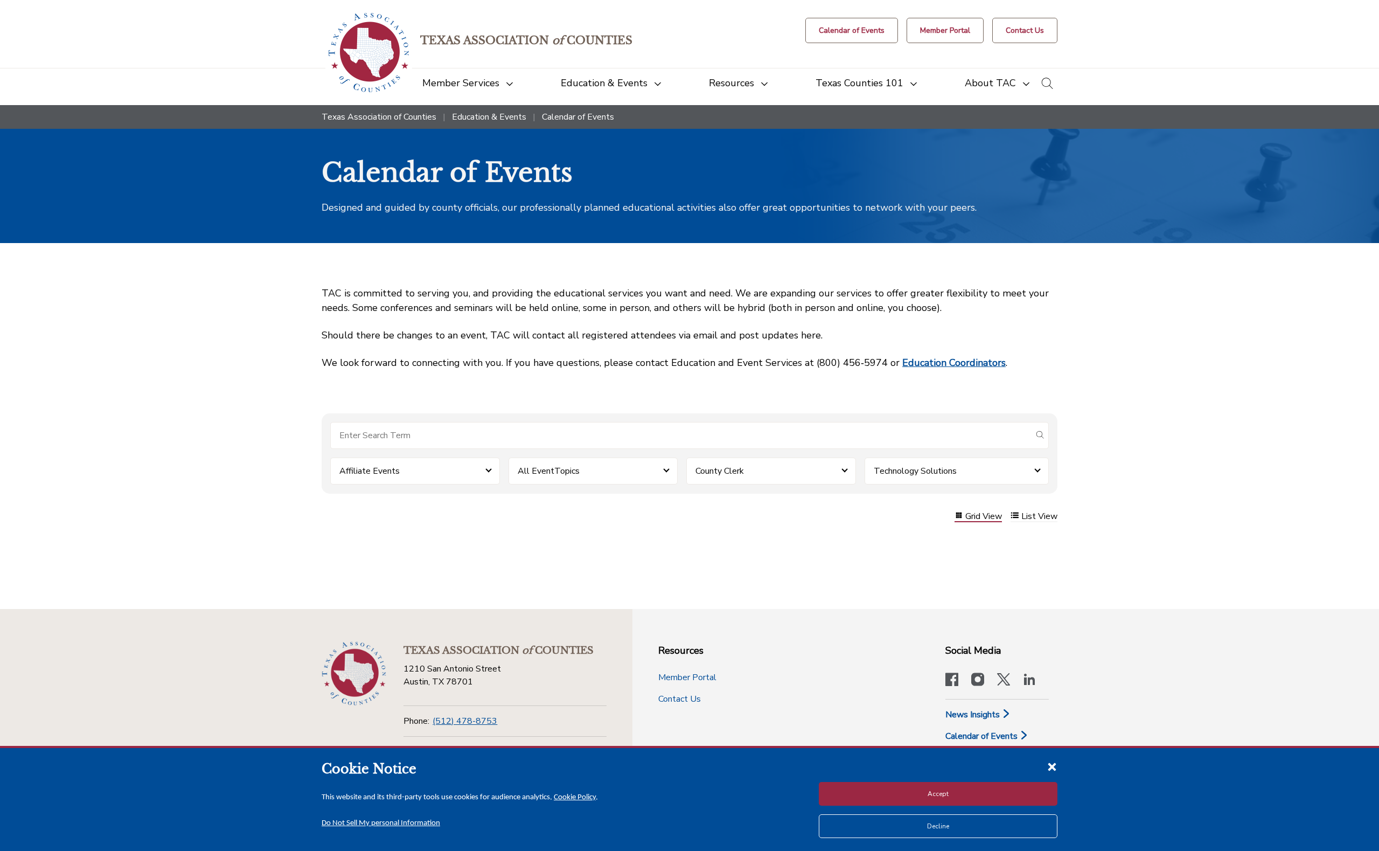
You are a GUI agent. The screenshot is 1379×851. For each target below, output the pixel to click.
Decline (938, 826)
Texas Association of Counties (379, 117)
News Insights (973, 715)
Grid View (983, 516)
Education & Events (489, 117)
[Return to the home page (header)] (369, 52)
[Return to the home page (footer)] (354, 673)
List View (1039, 516)
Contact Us (679, 699)
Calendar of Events (982, 736)
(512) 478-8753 (465, 721)
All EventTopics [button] (549, 471)
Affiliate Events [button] (369, 471)
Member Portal (687, 677)
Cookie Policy (575, 797)
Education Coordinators (954, 362)
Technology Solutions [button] (915, 471)
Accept (938, 794)
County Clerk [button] (719, 471)
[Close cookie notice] (1052, 766)
